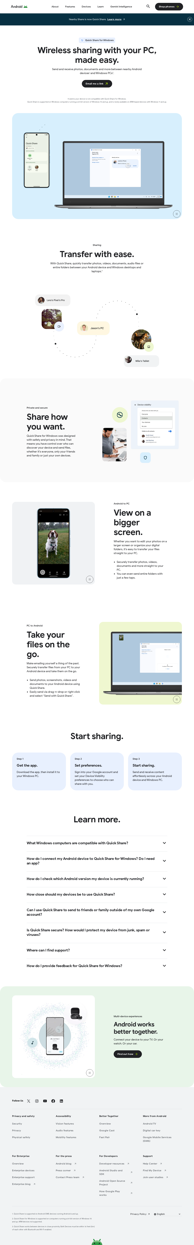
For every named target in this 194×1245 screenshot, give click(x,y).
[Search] (148, 6)
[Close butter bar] (189, 19)
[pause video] (176, 214)
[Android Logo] (19, 6)
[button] (167, 1214)
